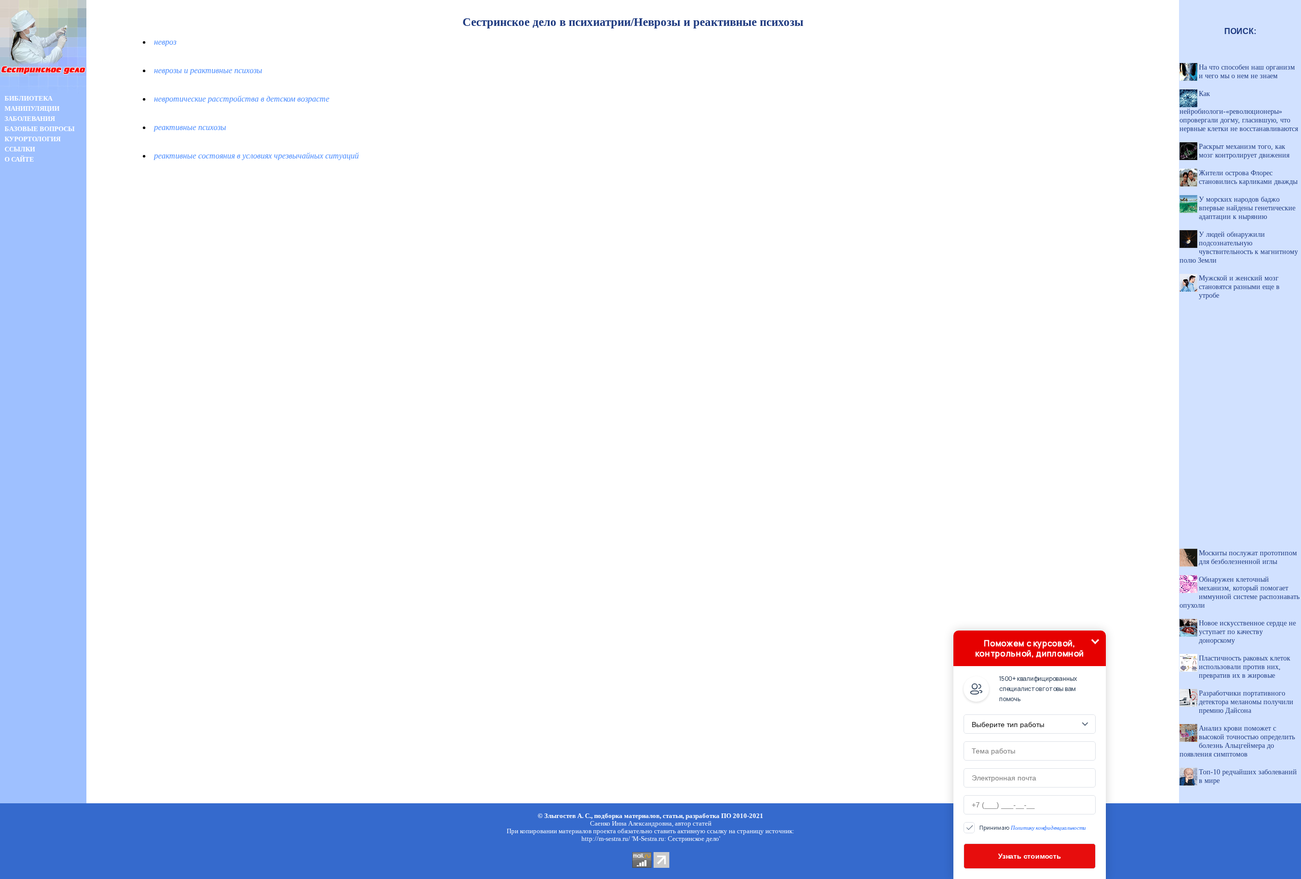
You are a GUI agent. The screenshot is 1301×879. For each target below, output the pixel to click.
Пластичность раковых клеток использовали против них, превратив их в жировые (1244, 666)
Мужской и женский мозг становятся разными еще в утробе (1239, 286)
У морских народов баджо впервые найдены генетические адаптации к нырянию (1247, 208)
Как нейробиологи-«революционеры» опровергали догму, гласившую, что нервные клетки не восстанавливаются (1239, 111)
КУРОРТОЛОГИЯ (32, 139)
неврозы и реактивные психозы (208, 70)
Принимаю (1032, 828)
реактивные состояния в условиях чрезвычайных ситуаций (256, 155)
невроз (165, 42)
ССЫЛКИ (20, 149)
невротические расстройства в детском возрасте (241, 99)
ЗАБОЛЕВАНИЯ (30, 118)
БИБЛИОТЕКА (28, 98)
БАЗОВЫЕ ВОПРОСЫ (40, 129)
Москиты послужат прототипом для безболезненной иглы (1248, 557)
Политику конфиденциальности (1048, 828)
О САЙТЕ (19, 159)
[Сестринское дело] (43, 90)
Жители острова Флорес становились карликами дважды (1248, 177)
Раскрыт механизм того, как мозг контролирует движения (1244, 150)
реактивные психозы (190, 127)
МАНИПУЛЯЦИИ (32, 108)
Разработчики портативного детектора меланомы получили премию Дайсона (1246, 701)
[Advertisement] (43, 344)
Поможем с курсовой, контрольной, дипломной (1029, 648)
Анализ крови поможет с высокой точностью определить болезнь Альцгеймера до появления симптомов (1237, 741)
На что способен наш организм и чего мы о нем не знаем (1247, 71)
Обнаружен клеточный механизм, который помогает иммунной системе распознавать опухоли (1239, 592)
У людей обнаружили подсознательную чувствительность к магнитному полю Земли (1239, 247)
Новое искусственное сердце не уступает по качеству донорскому (1247, 631)
